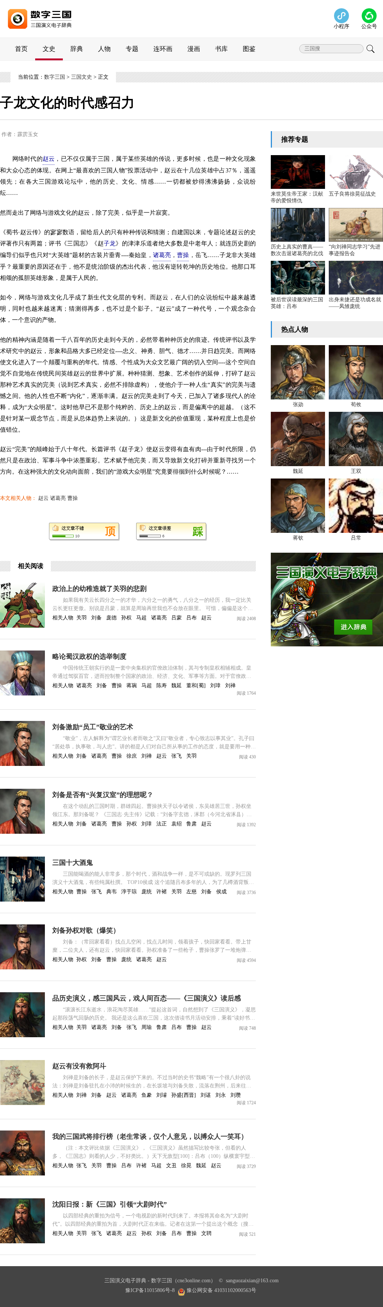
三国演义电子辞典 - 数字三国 (138, 1280)
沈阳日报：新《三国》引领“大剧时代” (109, 1204)
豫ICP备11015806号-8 (150, 1290)
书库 (221, 48)
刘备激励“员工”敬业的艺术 (92, 727)
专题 (132, 48)
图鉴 (249, 48)
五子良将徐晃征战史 (352, 194)
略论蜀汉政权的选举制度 (89, 656)
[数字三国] (48, 11)
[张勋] (298, 372)
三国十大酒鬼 (72, 862)
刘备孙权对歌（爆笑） (86, 930)
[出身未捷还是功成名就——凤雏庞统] (356, 278)
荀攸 (356, 404)
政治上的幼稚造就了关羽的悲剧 (99, 588)
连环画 (162, 48)
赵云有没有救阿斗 (79, 1066)
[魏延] (298, 439)
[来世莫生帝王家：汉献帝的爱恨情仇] (298, 172)
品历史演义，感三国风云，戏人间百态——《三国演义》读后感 (146, 998)
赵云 (43, 498)
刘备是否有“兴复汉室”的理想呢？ (102, 795)
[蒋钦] (298, 506)
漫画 (193, 48)
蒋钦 (298, 538)
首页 (21, 48)
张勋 (298, 404)
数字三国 (54, 77)
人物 (104, 48)
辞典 (76, 48)
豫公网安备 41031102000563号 (221, 1290)
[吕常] (356, 506)
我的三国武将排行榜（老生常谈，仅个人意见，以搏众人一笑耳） (150, 1136)
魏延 (298, 471)
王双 (356, 471)
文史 (49, 48)
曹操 (72, 498)
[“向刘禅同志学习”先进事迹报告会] (356, 225)
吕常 (356, 538)
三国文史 (81, 77)
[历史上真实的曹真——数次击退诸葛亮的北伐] (298, 225)
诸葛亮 (58, 498)
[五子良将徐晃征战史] (356, 172)
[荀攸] (356, 372)
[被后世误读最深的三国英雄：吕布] (298, 278)
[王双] (356, 439)
